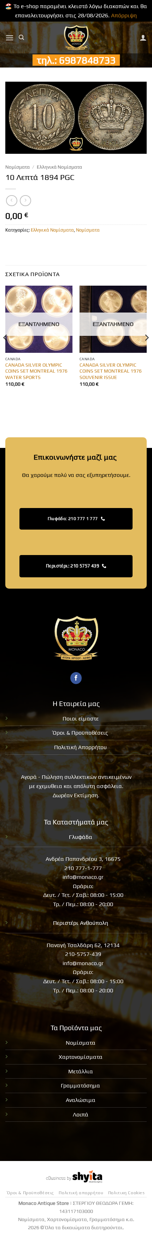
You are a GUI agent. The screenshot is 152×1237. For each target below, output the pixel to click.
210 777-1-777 (83, 868)
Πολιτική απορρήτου (81, 1192)
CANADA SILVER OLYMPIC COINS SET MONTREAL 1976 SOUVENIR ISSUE (111, 371)
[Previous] (5, 352)
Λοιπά (80, 1114)
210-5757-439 (83, 954)
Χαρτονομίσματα (81, 1057)
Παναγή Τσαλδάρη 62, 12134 (83, 945)
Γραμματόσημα (80, 1085)
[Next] (146, 352)
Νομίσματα (17, 167)
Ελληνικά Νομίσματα (59, 167)
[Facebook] (76, 678)
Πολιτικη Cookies (126, 1192)
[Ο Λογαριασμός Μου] (143, 37)
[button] (9, 37)
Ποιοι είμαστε (81, 718)
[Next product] (11, 200)
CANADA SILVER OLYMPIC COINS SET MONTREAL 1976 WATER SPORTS (36, 371)
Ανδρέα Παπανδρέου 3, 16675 (83, 859)
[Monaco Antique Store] (76, 37)
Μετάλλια (80, 1071)
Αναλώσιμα (80, 1100)
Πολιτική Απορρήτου (80, 747)
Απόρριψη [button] (124, 15)
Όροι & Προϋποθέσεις (80, 732)
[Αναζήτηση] (21, 37)
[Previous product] (25, 200)
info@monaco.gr (83, 877)
